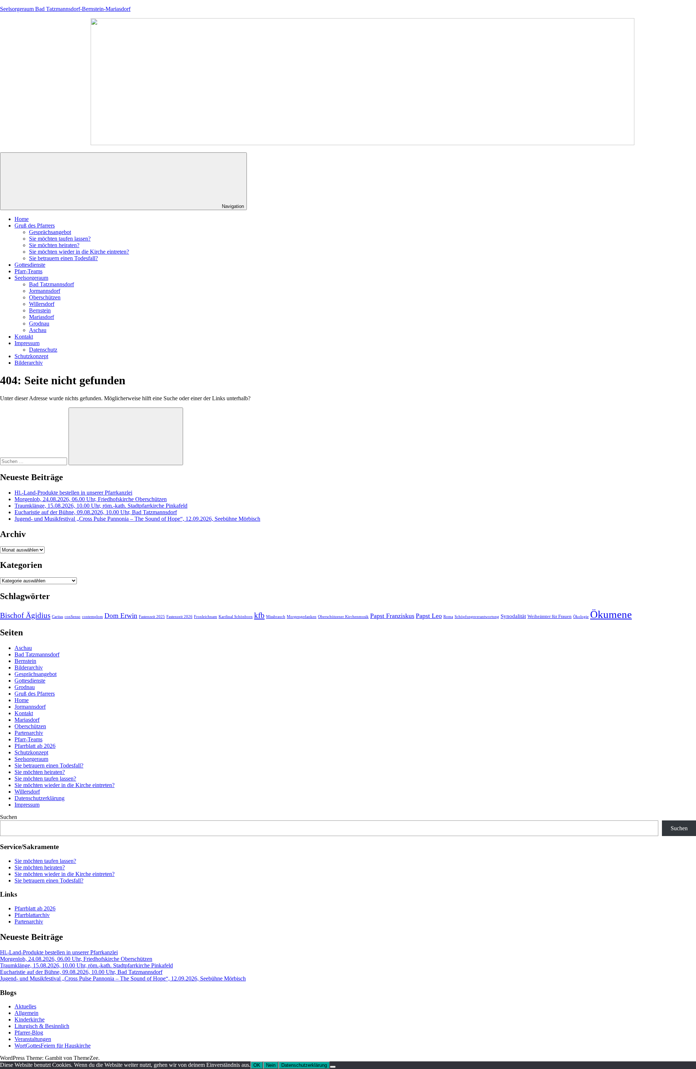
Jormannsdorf (44, 291)
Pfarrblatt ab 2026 (34, 746)
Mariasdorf (41, 317)
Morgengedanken (301, 617)
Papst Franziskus (392, 615)
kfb (259, 615)
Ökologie (581, 617)
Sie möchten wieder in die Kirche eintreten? (79, 252)
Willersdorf (41, 304)
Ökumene (611, 614)
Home (21, 219)
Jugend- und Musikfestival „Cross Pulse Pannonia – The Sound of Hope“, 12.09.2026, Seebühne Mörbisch (137, 519)
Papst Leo (429, 615)
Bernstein (40, 310)
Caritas (57, 617)
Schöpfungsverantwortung (477, 617)
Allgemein (26, 1013)
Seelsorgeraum (31, 278)
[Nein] (333, 1067)
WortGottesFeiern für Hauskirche (52, 1046)
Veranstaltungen (32, 1039)
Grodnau (39, 323)
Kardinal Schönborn (236, 617)
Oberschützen (45, 297)
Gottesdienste (29, 265)
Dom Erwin (120, 615)
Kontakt (23, 336)
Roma (448, 617)
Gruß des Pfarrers (34, 225)
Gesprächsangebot (50, 232)
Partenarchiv (28, 733)
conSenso (72, 617)
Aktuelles (25, 1006)
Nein (271, 1065)
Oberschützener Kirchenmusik (343, 617)
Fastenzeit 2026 (179, 617)
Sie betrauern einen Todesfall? (63, 258)
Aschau (37, 330)
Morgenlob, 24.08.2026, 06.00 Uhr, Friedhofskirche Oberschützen (90, 499)
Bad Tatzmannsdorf (51, 284)
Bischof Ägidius (25, 615)
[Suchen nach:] (34, 461)
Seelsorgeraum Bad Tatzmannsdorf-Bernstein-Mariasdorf (65, 9)
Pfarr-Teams (28, 271)
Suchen (8, 817)
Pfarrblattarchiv (32, 915)
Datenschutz (43, 350)
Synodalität (513, 616)
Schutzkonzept (31, 356)
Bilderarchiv (28, 363)
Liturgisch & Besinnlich (41, 1026)
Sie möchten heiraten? (54, 245)
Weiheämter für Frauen (549, 616)
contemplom (92, 617)
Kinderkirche (29, 1019)
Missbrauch (275, 617)
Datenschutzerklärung (39, 798)
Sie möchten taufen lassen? (60, 238)
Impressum (27, 343)
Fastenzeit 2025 (152, 617)
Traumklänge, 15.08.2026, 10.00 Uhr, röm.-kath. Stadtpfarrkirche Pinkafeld (100, 506)
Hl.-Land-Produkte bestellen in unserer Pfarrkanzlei (73, 493)
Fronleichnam (205, 617)
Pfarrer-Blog (28, 1032)
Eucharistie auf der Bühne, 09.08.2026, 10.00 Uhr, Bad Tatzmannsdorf (95, 512)
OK (256, 1065)
